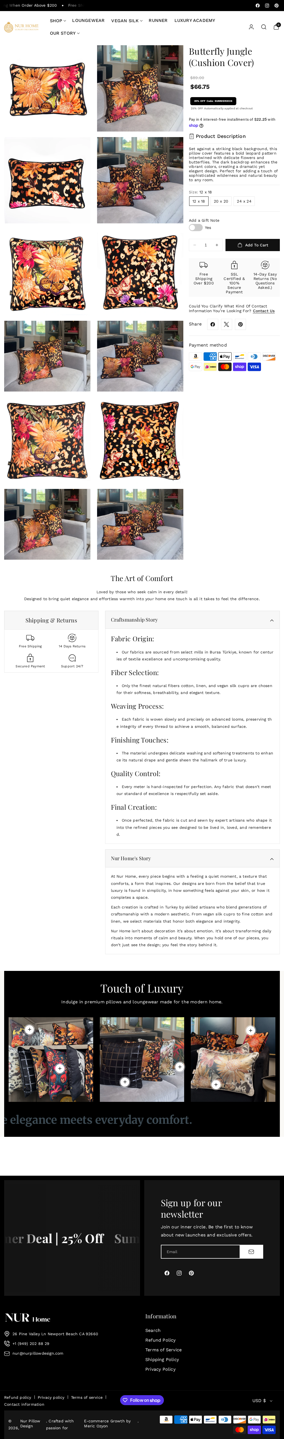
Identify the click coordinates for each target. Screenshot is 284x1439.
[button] (58, 20)
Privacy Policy (160, 1369)
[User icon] (251, 27)
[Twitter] (226, 324)
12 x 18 (198, 201)
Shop (56, 20)
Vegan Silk (125, 20)
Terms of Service (163, 1349)
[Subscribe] (251, 1251)
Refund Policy (160, 1340)
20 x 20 (221, 201)
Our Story (63, 33)
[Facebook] (212, 324)
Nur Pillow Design (30, 1423)
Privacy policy (51, 1397)
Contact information (24, 1404)
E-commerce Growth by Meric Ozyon (107, 1423)
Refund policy (17, 1397)
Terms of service (87, 1397)
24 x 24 (244, 201)
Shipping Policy (162, 1359)
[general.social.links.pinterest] (240, 324)
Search (153, 1330)
